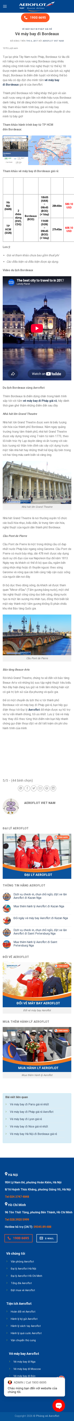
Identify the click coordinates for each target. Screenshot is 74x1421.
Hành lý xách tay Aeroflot (26, 1326)
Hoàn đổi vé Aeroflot (23, 1311)
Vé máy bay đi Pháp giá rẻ (37, 29)
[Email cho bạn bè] (40, 788)
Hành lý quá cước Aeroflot (26, 1333)
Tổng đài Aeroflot (21, 1283)
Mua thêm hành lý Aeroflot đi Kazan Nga (38, 906)
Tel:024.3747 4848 (17, 1196)
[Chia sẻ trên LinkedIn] (53, 788)
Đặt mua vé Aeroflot (23, 1290)
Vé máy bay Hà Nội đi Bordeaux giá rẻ (33, 1134)
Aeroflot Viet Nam (53, 41)
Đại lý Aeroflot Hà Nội (23, 1268)
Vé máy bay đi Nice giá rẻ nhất (29, 1126)
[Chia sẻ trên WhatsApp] (21, 788)
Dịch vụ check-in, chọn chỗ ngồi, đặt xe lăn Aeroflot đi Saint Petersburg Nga (40, 931)
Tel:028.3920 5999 (17, 1219)
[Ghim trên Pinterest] (47, 788)
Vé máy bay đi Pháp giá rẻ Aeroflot (32, 1112)
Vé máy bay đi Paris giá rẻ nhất (29, 1104)
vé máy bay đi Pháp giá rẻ (40, 401)
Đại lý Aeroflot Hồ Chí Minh (26, 1276)
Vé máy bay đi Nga (24, 1361)
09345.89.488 (42, 1227)
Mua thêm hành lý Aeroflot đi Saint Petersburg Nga (35, 943)
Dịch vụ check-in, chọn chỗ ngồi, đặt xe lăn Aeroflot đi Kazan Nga (40, 896)
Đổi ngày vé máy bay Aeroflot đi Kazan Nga (40, 918)
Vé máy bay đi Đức (24, 1376)
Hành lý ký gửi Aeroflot (24, 1319)
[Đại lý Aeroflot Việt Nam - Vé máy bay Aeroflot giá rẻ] (37, 6)
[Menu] (5, 6)
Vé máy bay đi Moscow (27, 1369)
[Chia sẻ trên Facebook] (27, 788)
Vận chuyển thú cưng (23, 1340)
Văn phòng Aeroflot (22, 1261)
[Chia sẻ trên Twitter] (34, 788)
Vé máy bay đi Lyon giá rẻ (26, 1119)
